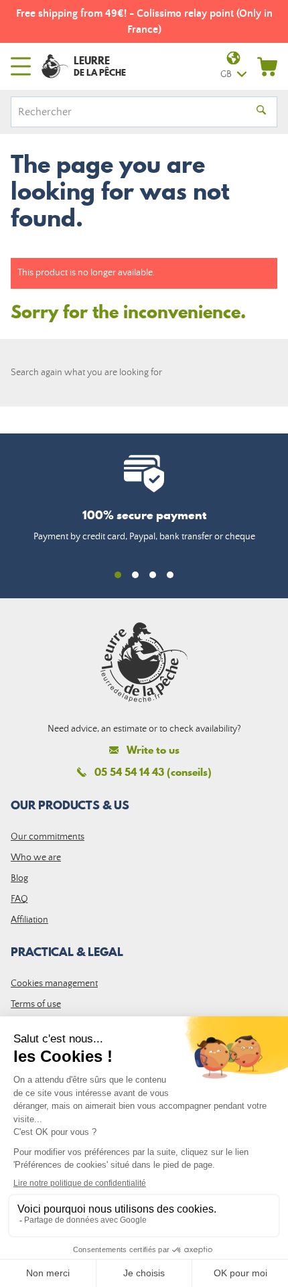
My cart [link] (267, 66)
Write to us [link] (153, 750)
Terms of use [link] (36, 1004)
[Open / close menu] (21, 66)
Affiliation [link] (29, 920)
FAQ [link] (19, 899)
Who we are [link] (36, 857)
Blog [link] (19, 878)
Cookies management (54, 983)
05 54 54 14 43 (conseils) (153, 771)
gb (226, 74)
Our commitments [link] (47, 836)
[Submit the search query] (261, 112)
